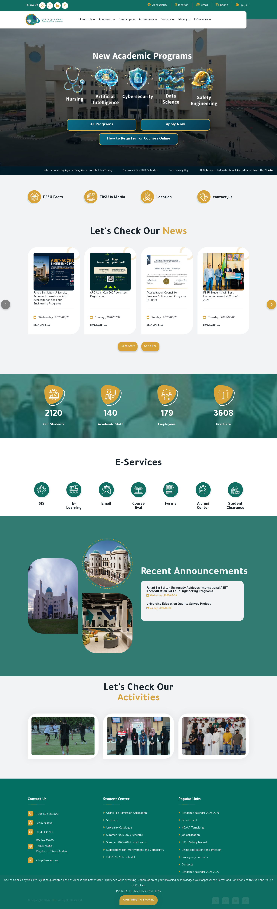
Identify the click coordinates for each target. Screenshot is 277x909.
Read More (40, 326)
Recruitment (189, 820)
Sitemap (111, 820)
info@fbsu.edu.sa (47, 860)
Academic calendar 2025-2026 (200, 813)
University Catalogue (119, 828)
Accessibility (159, 5)
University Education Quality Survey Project (178, 604)
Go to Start (128, 346)
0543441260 (44, 832)
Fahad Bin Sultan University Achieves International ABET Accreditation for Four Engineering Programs (187, 589)
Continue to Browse (138, 900)
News (174, 232)
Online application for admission (201, 850)
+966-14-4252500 (47, 814)
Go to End (150, 346)
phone (224, 5)
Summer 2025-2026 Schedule (214, 170)
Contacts (187, 865)
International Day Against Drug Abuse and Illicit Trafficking (152, 170)
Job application (190, 835)
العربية (244, 5)
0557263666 (44, 823)
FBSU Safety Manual (194, 842)
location (183, 5)
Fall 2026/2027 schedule (121, 857)
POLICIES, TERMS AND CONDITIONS (138, 891)
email (204, 5)
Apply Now (175, 125)
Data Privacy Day (253, 170)
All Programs (101, 125)
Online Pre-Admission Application (126, 813)
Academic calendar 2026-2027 (200, 872)
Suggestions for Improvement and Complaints (135, 850)
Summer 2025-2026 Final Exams (126, 842)
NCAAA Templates (192, 828)
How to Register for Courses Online (138, 139)
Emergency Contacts (194, 857)
